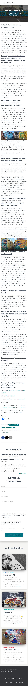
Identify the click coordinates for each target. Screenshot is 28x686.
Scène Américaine (13, 424)
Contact (20, 678)
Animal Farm (9, 399)
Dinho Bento (5, 432)
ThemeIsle (20, 682)
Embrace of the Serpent (12, 390)
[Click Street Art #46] (14, 636)
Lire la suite (18, 586)
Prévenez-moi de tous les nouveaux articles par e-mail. (13, 530)
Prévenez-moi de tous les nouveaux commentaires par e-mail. (11, 523)
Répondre (23, 473)
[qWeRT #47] (14, 599)
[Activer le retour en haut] (25, 683)
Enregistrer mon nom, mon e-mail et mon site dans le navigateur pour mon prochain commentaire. (13, 515)
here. (20, 412)
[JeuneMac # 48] (14, 562)
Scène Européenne (9, 572)
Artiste (6, 430)
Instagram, (4, 407)
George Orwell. (20, 399)
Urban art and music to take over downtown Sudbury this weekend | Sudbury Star (13, 457)
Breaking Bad (10, 396)
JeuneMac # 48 (9, 575)
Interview (11, 430)
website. (23, 407)
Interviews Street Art (8, 427)
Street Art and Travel (6, 671)
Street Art (17, 430)
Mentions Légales (10, 678)
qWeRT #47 (8, 612)
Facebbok (11, 407)
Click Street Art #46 (11, 649)
